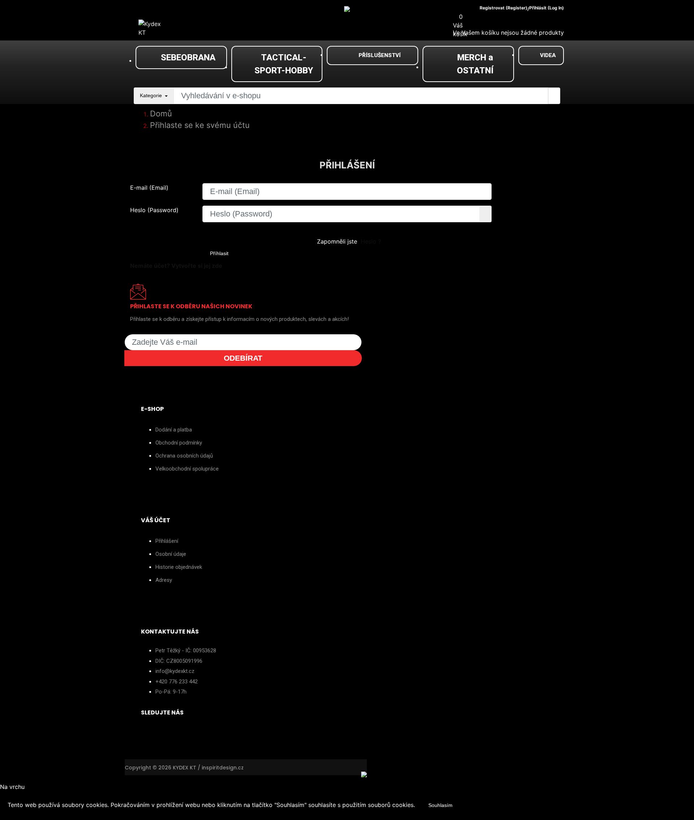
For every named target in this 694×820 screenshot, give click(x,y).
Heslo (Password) (154, 210)
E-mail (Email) (149, 187)
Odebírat (243, 358)
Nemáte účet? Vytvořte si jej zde (176, 265)
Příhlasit (219, 253)
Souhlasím (440, 805)
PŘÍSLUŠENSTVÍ (379, 55)
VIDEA (548, 55)
